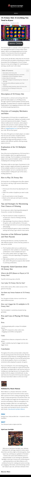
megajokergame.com (11, 128)
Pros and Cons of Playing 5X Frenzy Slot (12, 88)
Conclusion (5, 90)
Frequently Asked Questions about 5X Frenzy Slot (15, 86)
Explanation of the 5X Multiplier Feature (12, 76)
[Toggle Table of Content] (26, 71)
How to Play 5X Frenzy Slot (9, 78)
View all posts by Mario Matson (16, 409)
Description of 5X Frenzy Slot (10, 73)
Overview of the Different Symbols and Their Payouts (13, 83)
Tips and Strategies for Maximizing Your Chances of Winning (15, 80)
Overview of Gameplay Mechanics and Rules (13, 74)
